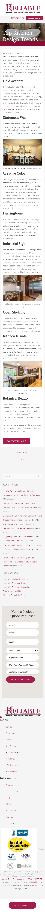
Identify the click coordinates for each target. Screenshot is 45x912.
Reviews (9, 817)
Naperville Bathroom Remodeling (16, 583)
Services (9, 727)
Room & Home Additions (13, 591)
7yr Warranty (11, 810)
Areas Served (11, 785)
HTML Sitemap (12, 765)
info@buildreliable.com (32, 882)
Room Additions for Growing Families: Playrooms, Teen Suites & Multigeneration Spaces (20, 562)
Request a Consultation (20, 679)
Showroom (10, 733)
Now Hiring (10, 759)
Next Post (22, 459)
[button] (34, 18)
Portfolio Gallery (13, 752)
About (8, 739)
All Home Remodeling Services (15, 595)
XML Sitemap (11, 771)
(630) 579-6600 (17, 18)
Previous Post (22, 452)
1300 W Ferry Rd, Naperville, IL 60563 (17, 879)
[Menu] (4, 18)
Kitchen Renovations (11, 53)
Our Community (12, 791)
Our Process (11, 746)
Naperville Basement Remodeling (16, 587)
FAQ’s (8, 804)
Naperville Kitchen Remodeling (16, 579)
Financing (10, 823)
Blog (8, 797)
